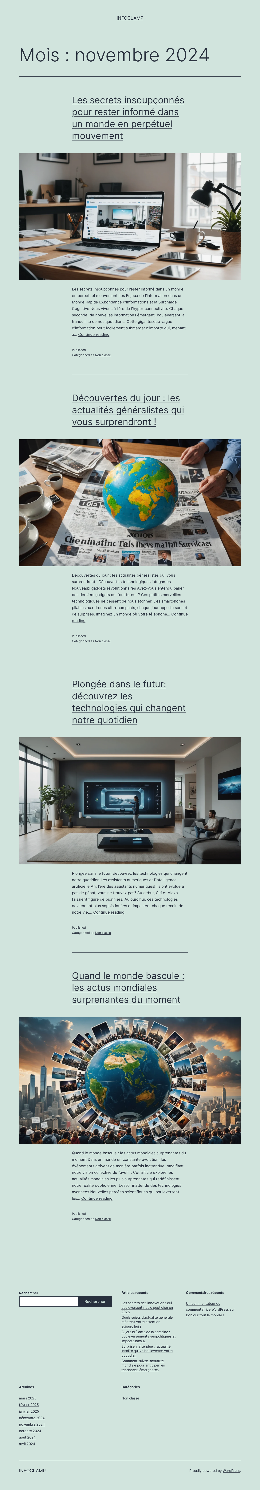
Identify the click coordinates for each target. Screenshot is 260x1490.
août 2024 (27, 1437)
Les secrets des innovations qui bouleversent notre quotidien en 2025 (147, 1307)
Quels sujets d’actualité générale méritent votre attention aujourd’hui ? (147, 1321)
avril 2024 (27, 1444)
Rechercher (28, 1293)
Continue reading (93, 334)
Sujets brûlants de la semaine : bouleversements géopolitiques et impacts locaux (148, 1336)
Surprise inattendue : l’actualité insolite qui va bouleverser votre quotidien (147, 1350)
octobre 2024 (30, 1431)
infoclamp (130, 18)
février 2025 (29, 1405)
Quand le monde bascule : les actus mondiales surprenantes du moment (128, 987)
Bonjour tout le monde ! (205, 1315)
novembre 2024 (32, 1424)
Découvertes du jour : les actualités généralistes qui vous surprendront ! (128, 409)
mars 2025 (27, 1398)
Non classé (103, 355)
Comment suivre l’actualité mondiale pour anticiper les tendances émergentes (143, 1365)
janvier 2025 (29, 1411)
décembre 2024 (32, 1418)
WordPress (231, 1471)
